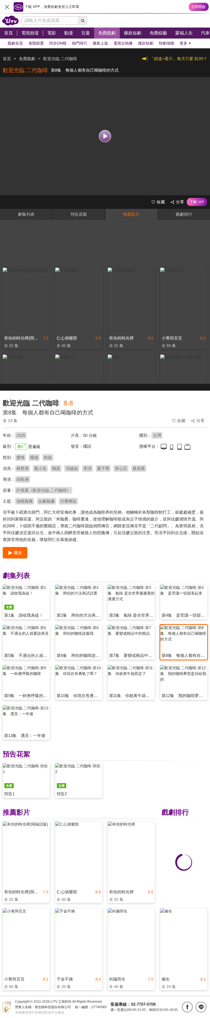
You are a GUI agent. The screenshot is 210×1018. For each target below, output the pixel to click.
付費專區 (68, 501)
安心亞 (121, 468)
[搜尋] (83, 20)
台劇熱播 (46, 501)
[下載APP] (197, 202)
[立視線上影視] (10, 20)
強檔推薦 (24, 501)
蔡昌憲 (139, 468)
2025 (20, 435)
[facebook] (187, 1007)
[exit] (7, 7)
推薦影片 (131, 214)
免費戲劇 (27, 58)
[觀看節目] (105, 136)
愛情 (20, 457)
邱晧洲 (22, 479)
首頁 (7, 58)
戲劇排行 (184, 214)
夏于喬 (103, 468)
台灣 (157, 435)
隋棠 (56, 468)
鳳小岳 (40, 468)
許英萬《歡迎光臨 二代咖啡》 (43, 490)
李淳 (87, 468)
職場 (34, 457)
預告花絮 (79, 214)
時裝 (48, 457)
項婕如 (72, 468)
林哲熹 (22, 468)
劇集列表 (26, 214)
